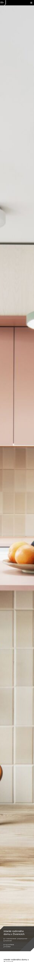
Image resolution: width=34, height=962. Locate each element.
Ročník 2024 (8, 940)
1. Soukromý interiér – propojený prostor (16, 938)
